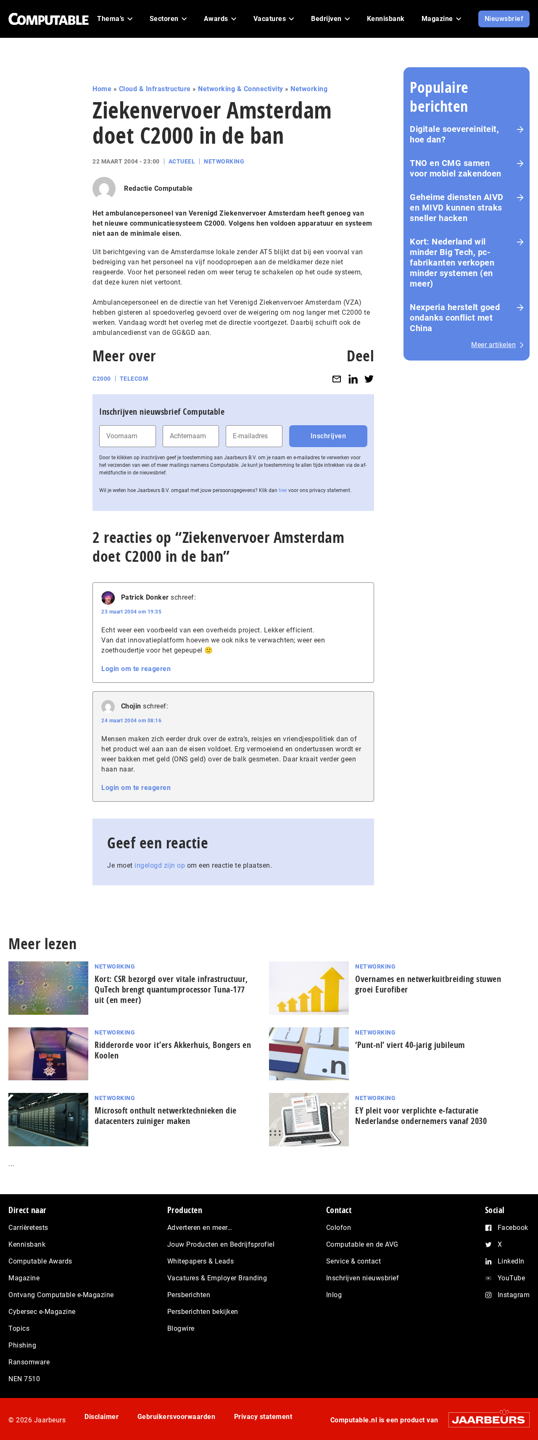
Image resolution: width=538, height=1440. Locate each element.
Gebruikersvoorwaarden (176, 1417)
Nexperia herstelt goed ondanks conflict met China (455, 317)
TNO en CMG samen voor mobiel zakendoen (455, 168)
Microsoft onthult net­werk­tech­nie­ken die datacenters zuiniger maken (166, 1116)
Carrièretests (28, 1228)
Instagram (514, 1295)
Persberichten (189, 1295)
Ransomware (29, 1362)
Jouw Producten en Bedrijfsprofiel (221, 1244)
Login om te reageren (136, 669)
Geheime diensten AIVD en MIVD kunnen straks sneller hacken (457, 207)
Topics (18, 1328)
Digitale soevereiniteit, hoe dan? (454, 134)
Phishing (22, 1345)
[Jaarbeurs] (485, 1420)
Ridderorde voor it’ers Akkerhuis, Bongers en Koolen (173, 1050)
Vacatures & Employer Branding (217, 1278)
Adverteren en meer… (199, 1228)
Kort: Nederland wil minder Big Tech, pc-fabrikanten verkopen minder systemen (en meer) (452, 263)
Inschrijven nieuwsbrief (362, 1278)
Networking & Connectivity (240, 89)
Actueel (182, 161)
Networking (308, 89)
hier (283, 490)
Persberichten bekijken (202, 1312)
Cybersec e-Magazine (42, 1312)
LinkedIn (511, 1261)
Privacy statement (263, 1417)
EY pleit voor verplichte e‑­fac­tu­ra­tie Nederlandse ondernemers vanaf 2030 (421, 1116)
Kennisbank (26, 1244)
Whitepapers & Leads (200, 1261)
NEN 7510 (24, 1379)
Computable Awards (40, 1261)
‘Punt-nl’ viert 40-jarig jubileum (410, 1044)
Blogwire (181, 1328)
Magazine (24, 1278)
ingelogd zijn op (159, 865)
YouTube (511, 1278)
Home (101, 89)
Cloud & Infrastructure (155, 89)
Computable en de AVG (362, 1244)
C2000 (101, 378)
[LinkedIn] (353, 379)
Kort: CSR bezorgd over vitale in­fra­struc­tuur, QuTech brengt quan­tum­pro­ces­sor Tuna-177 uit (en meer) (171, 989)
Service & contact (353, 1261)
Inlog (334, 1295)
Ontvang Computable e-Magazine (61, 1295)
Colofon (338, 1228)
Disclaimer (101, 1417)
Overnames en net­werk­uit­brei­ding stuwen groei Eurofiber (428, 984)
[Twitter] (369, 379)
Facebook (513, 1228)
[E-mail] (337, 379)
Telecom (134, 378)
